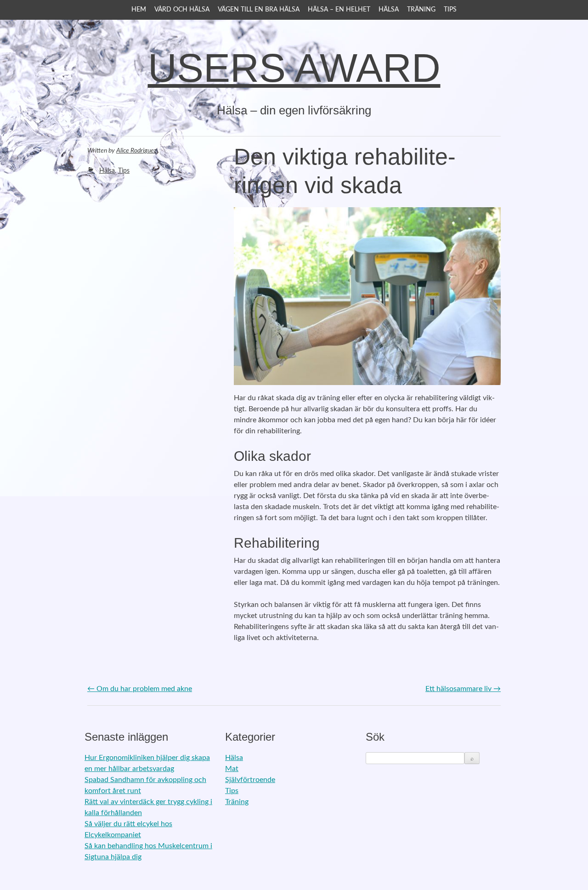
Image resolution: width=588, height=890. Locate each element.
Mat (231, 768)
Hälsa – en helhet (339, 9)
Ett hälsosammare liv (463, 688)
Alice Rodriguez (136, 150)
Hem (138, 9)
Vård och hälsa (181, 9)
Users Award (294, 67)
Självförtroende (250, 779)
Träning (421, 9)
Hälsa (389, 9)
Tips (450, 9)
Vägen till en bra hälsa (259, 9)
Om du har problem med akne (139, 688)
